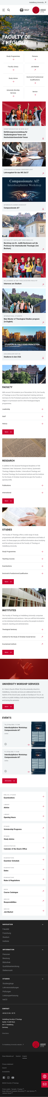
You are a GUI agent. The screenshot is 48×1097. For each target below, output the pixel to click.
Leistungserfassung (10, 995)
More (6, 432)
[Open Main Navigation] (4, 10)
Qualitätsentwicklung (11, 966)
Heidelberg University (36, 2)
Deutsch (18, 1056)
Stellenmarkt (8, 970)
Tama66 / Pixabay (16, 1089)
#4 (12, 1092)
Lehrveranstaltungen (11, 987)
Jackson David (6, 1093)
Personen (6, 954)
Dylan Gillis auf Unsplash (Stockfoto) (13, 1091)
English (24, 1056)
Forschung (7, 933)
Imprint (4, 1068)
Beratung (6, 958)
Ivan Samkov (31, 1091)
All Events (8, 781)
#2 (25, 1090)
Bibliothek (6, 962)
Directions (5, 1033)
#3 (35, 1090)
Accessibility (6, 1071)
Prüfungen (7, 991)
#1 (23, 1088)
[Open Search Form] (9, 10)
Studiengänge (8, 983)
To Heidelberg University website (12, 1044)
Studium (6, 937)
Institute (6, 941)
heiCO (5, 999)
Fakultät (6, 929)
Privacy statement (7, 1064)
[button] (23, 924)
